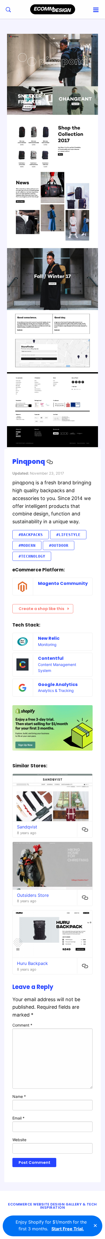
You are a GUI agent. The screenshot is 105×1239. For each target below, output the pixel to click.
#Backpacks (31, 534)
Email (18, 1118)
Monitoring (47, 644)
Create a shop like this (41, 608)
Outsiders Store (33, 895)
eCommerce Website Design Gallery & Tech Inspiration (52, 1206)
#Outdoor (58, 545)
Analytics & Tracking (56, 690)
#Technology (32, 556)
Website (19, 1139)
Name (19, 1096)
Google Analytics (58, 684)
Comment (22, 1025)
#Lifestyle (68, 534)
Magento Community (63, 583)
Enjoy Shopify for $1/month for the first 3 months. (51, 1225)
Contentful (51, 658)
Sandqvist (27, 827)
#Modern (27, 545)
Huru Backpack (32, 963)
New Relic (49, 638)
